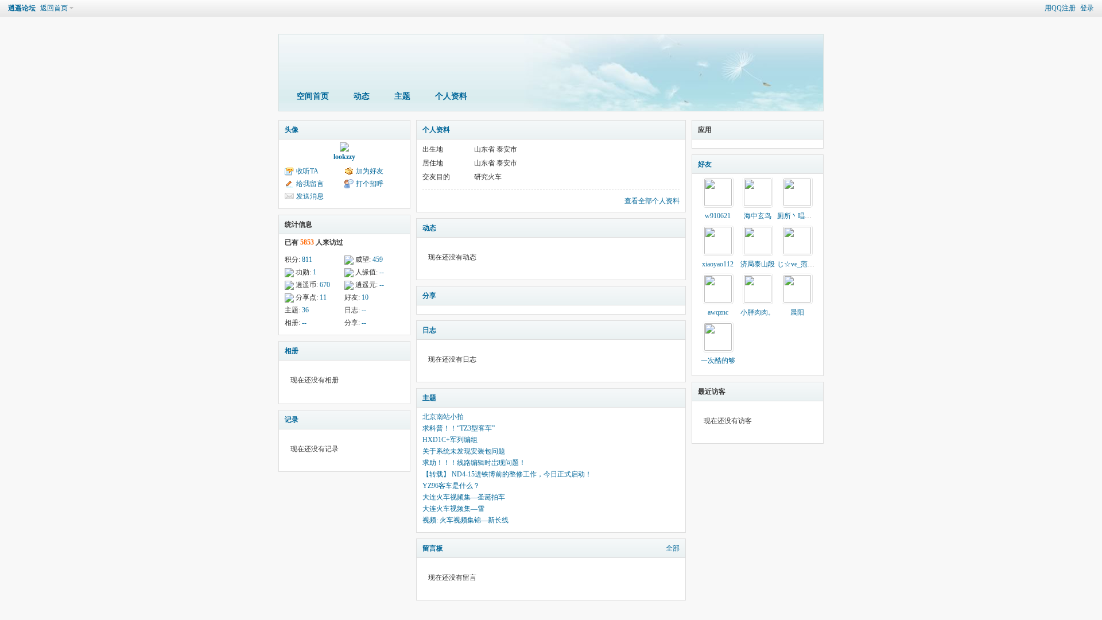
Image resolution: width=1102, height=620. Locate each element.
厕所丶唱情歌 (797, 216)
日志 (429, 330)
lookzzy (344, 157)
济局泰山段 (757, 264)
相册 (291, 351)
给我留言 (310, 184)
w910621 (718, 216)
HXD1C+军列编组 (450, 440)
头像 (291, 130)
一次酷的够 (718, 360)
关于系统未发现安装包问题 (463, 451)
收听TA (307, 171)
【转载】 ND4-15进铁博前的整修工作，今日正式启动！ (507, 474)
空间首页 (313, 96)
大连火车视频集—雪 (453, 509)
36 (305, 310)
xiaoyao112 (718, 264)
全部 (673, 548)
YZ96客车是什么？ (451, 486)
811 (307, 259)
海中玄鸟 (757, 216)
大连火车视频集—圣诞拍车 (463, 497)
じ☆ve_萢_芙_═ (801, 264)
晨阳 (797, 312)
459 (377, 259)
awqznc (718, 312)
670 (325, 285)
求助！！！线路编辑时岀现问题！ (474, 463)
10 (365, 297)
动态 (362, 96)
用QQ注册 (1060, 8)
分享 (429, 296)
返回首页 (54, 8)
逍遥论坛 (22, 8)
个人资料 (451, 96)
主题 (402, 96)
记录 (291, 420)
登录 (1087, 8)
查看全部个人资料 (652, 201)
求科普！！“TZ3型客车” (458, 428)
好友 (705, 164)
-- (381, 272)
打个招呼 (369, 184)
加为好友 (369, 171)
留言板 (432, 548)
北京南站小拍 (443, 417)
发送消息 (310, 196)
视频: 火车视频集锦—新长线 (465, 520)
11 (323, 297)
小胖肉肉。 (757, 312)
